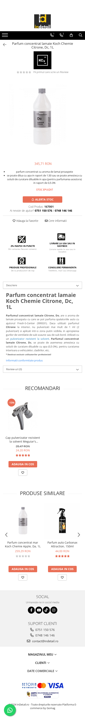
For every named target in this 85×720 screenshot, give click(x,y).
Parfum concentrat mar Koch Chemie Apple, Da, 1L (23, 544)
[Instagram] (53, 610)
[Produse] (5, 36)
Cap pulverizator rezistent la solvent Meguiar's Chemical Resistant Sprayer (23, 439)
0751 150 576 (45, 630)
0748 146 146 (45, 635)
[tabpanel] (42, 118)
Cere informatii (57, 221)
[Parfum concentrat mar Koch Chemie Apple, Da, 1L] (23, 521)
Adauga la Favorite (26, 221)
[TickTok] (46, 610)
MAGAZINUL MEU (41, 654)
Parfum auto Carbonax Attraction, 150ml (62, 544)
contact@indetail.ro (44, 641)
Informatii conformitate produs (24, 360)
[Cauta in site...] (80, 35)
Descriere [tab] (11, 285)
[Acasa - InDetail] (42, 21)
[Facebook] (31, 610)
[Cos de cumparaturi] (71, 35)
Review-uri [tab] (14, 369)
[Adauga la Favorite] (22, 472)
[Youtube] (38, 610)
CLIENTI (41, 663)
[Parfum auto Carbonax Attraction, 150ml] (62, 521)
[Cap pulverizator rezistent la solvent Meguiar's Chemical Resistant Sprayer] (23, 416)
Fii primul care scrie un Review (50, 72)
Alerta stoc (44, 199)
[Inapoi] (3, 44)
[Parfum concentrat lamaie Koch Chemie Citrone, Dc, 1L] (42, 118)
